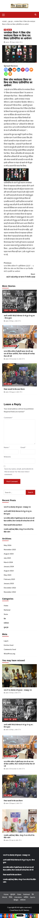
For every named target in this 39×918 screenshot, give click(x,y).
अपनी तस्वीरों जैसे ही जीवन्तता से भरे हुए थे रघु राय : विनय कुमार (18, 512)
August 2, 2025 (15, 392)
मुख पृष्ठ (9, 29)
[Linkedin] (18, 70)
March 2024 (8, 562)
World (4, 897)
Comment (8, 417)
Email (23, 447)
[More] (10, 74)
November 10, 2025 (16, 359)
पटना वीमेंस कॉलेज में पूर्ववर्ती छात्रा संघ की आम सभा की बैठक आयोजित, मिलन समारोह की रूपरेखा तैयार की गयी (19, 353)
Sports (32, 897)
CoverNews (14, 910)
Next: (20, 275)
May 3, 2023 (15, 42)
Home (6, 310)
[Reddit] (14, 70)
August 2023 (9, 571)
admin (7, 42)
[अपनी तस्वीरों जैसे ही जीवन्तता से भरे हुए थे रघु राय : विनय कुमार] (19, 301)
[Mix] (31, 70)
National (7, 610)
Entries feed (8, 645)
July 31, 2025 (14, 840)
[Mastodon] (27, 70)
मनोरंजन (6, 623)
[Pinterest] (23, 70)
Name (7, 447)
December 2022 (10, 588)
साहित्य (26, 897)
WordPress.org (9, 654)
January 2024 (9, 566)
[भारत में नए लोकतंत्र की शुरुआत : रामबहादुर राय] (19, 675)
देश (5, 29)
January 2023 (9, 583)
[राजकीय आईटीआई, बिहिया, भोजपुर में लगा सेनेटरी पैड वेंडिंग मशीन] (19, 820)
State (6, 614)
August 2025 (9, 554)
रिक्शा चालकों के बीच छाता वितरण (14, 389)
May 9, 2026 (14, 692)
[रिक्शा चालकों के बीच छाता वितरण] (19, 374)
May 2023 (7, 575)
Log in (6, 641)
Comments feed (10, 649)
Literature (18, 897)
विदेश (10, 897)
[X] (10, 70)
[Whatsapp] (6, 74)
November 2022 (10, 592)
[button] (4, 14)
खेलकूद (16, 900)
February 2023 (9, 579)
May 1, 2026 (14, 321)
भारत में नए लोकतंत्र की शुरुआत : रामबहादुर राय (17, 507)
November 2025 (10, 549)
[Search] (35, 15)
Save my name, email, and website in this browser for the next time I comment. (18, 471)
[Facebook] (6, 70)
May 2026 (7, 545)
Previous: (19, 267)
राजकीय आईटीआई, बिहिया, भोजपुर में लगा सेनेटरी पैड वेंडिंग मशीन (18, 530)
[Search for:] (15, 492)
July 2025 (7, 558)
